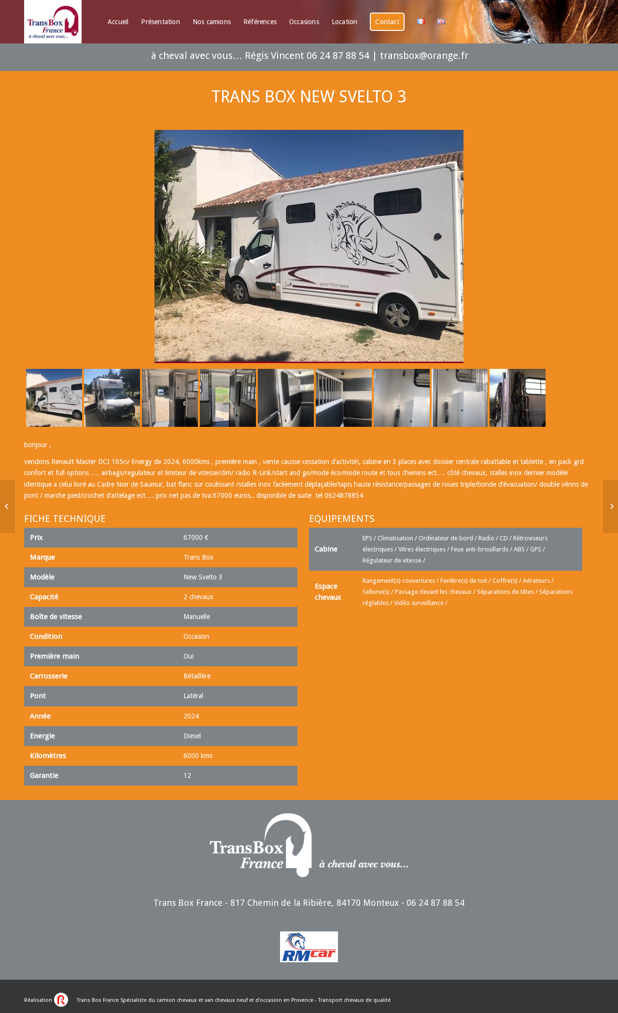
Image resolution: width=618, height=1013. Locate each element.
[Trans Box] (610, 506)
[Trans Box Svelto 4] (7, 506)
